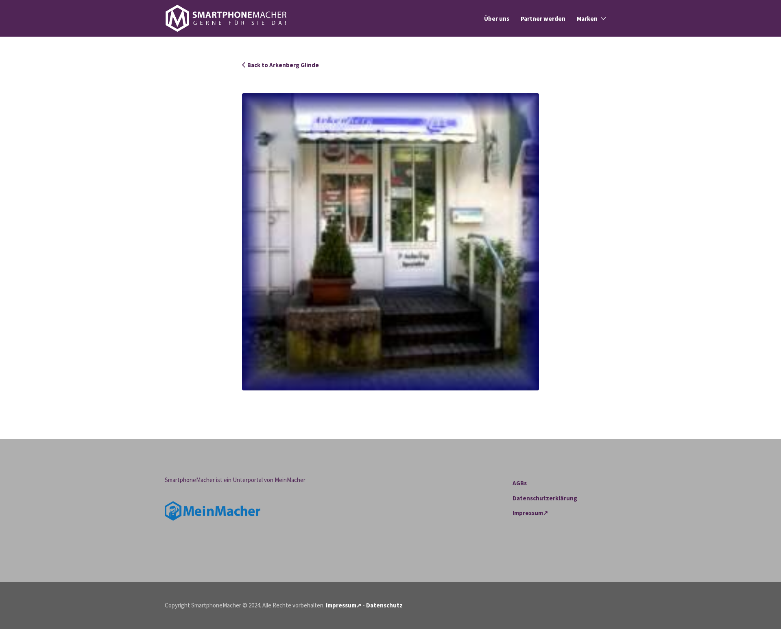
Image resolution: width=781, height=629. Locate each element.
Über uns (496, 18)
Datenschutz (384, 605)
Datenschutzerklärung (545, 498)
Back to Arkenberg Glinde (283, 65)
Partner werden (543, 18)
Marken (587, 18)
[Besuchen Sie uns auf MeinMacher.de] (212, 510)
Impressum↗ (530, 513)
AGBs (520, 483)
